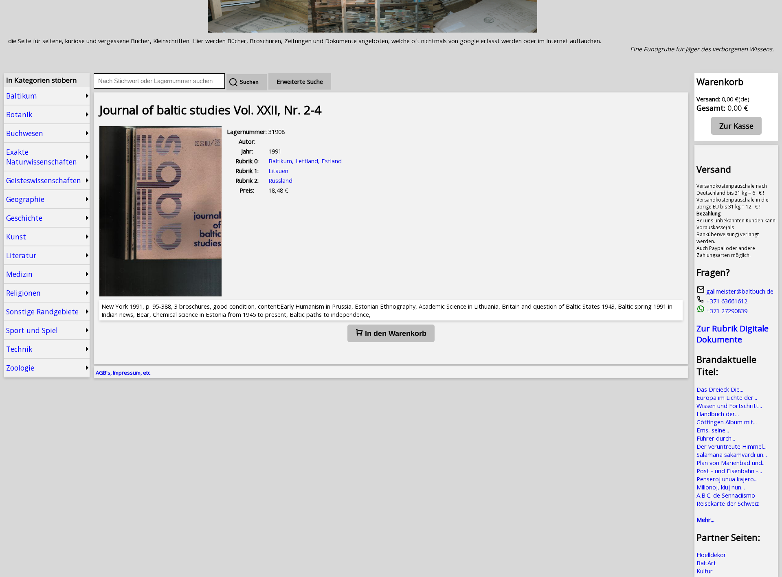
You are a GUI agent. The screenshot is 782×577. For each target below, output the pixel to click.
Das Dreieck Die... (719, 389)
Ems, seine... (712, 430)
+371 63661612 (726, 301)
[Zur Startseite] (372, 30)
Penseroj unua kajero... (727, 479)
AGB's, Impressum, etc (123, 372)
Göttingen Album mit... (726, 422)
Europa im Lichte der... (726, 397)
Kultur (704, 571)
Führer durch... (715, 438)
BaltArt (706, 563)
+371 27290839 (726, 311)
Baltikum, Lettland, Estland (305, 161)
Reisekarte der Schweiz (727, 503)
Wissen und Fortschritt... (729, 405)
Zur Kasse (736, 126)
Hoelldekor (711, 555)
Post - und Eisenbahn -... (729, 471)
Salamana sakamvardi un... (731, 454)
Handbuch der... (717, 414)
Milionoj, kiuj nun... (720, 487)
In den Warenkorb (394, 333)
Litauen (278, 171)
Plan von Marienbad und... (731, 463)
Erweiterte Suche (300, 81)
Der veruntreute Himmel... (731, 446)
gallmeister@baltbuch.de (739, 291)
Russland (280, 180)
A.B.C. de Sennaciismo (725, 495)
